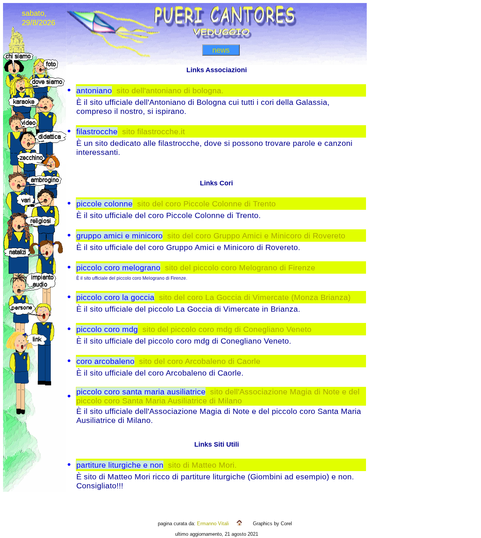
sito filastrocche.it (153, 131)
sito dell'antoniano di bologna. (170, 90)
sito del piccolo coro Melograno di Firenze (240, 267)
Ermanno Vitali (213, 523)
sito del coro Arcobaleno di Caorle (199, 361)
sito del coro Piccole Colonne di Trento (206, 203)
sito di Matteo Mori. (202, 465)
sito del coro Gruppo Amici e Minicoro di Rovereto (256, 235)
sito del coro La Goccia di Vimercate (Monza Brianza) (255, 297)
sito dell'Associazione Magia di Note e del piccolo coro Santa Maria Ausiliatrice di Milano (218, 396)
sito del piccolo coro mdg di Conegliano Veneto (227, 329)
